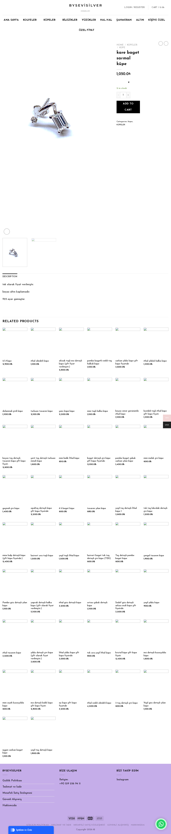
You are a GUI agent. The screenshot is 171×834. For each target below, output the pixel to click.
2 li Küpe (7, 361)
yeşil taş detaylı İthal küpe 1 (126, 509)
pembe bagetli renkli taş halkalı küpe (99, 362)
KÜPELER (49, 20)
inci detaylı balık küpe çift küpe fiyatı (42, 704)
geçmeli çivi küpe (11, 508)
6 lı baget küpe (66, 508)
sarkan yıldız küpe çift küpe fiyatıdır (126, 362)
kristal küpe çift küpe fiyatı (126, 654)
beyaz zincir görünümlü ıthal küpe (127, 412)
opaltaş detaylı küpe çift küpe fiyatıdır (41, 509)
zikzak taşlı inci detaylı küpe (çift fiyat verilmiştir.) (70, 364)
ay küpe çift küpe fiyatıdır (68, 704)
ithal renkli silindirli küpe (99, 703)
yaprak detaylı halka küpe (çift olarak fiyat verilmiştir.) (42, 606)
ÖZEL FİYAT (86, 30)
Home (120, 45)
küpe (122, 48)
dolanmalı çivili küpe (13, 411)
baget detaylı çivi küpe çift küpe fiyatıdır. (98, 459)
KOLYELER (30, 20)
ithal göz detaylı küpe (70, 603)
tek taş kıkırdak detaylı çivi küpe (155, 509)
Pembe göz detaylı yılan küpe (15, 604)
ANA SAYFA (11, 20)
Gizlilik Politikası (12, 780)
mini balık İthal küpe (69, 458)
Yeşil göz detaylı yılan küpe (155, 704)
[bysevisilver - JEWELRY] (85, 8)
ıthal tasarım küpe (12, 653)
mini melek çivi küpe (153, 458)
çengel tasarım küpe (154, 555)
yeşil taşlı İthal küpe (69, 555)
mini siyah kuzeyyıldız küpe (13, 704)
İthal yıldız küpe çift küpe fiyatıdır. (69, 654)
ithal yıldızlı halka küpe (155, 361)
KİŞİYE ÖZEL (156, 20)
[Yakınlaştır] (7, 231)
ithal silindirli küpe (40, 361)
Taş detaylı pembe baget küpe (124, 557)
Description (10, 277)
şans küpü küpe (66, 411)
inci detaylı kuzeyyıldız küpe (155, 654)
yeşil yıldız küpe (151, 603)
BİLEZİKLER (69, 20)
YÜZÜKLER (89, 20)
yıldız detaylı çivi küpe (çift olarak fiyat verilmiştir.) (42, 656)
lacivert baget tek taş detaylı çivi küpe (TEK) (99, 557)
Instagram (123, 779)
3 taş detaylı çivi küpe (126, 703)
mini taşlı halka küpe (97, 411)
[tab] (10, 276)
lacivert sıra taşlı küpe (42, 555)
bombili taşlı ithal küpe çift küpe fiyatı (155, 412)
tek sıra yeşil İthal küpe (99, 653)
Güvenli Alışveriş (12, 799)
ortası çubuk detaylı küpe (97, 604)
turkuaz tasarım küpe (42, 411)
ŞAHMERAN (124, 20)
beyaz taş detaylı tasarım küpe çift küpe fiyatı (14, 461)
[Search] (119, 7)
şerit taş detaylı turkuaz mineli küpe (43, 459)
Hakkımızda (10, 805)
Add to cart (128, 107)
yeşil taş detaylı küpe (41, 750)
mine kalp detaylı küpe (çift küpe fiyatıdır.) (14, 557)
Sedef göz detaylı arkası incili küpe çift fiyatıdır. (125, 606)
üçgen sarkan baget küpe (13, 751)
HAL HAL (106, 20)
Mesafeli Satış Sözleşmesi (17, 793)
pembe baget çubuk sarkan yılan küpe (125, 459)
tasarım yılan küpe (96, 508)
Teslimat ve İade (12, 787)
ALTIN (140, 20)
